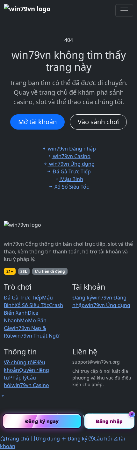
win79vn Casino (30, 385)
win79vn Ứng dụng (107, 305)
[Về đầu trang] (2, 396)
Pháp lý (18, 377)
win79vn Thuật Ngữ (35, 335)
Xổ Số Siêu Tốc (32, 305)
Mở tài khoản (37, 122)
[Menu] (124, 10)
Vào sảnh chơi (98, 122)
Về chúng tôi (19, 362)
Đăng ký (82, 297)
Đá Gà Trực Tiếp (23, 297)
